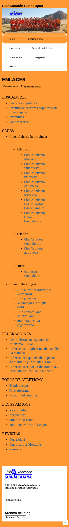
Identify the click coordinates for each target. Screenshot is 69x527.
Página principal (13, 500)
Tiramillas (16, 117)
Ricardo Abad (18, 410)
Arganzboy (17, 415)
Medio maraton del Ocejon (28, 425)
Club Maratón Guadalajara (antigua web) (32, 303)
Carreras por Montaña (25, 444)
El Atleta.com (18, 385)
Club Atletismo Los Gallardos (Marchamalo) (34, 204)
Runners (15, 449)
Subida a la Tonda (21, 420)
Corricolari (17, 439)
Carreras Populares (23, 103)
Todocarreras (19, 122)
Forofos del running (23, 395)
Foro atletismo (19, 390)
